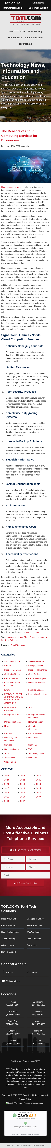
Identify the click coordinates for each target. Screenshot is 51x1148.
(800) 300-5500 (12, 3)
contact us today (33, 632)
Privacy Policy (25, 1099)
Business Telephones (37, 670)
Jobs (30, 707)
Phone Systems (8, 925)
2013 (22, 793)
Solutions (14, 640)
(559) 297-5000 (13, 1003)
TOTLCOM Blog (8, 939)
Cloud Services (11, 678)
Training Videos (13, 981)
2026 (6, 775)
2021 (38, 780)
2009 (38, 797)
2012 (38, 793)
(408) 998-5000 (13, 1013)
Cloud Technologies (19, 645)
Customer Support (38, 8)
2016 (22, 788)
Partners (8, 733)
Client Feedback (34, 939)
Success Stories (11, 749)
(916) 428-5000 (38, 1003)
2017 (6, 788)
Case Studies (34, 674)
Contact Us (38, 3)
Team (6, 753)
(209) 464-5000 (13, 1032)
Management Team (12, 722)
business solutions (14, 637)
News (6, 726)
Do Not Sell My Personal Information (34, 1145)
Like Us (9, 973)
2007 (22, 801)
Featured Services (36, 690)
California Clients (12, 674)
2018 (38, 784)
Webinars (32, 758)
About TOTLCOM (12, 661)
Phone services (35, 733)
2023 (6, 780)
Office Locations (8, 945)
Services (5, 640)
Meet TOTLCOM (17, 31)
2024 (38, 775)
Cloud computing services (12, 187)
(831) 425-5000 (13, 1022)
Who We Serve (33, 932)
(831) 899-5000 (38, 1032)
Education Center (34, 37)
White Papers (10, 762)
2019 (22, 784)
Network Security (35, 722)
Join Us (34, 973)
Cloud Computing (31, 637)
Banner (7, 666)
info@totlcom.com (13, 8)
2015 (38, 788)
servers (43, 637)
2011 (6, 797)
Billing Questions (35, 666)
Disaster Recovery (36, 683)
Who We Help (15, 37)
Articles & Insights (36, 661)
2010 (22, 797)
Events (7, 690)
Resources (33, 738)
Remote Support (8, 952)
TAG (30, 749)
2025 (22, 775)
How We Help (35, 31)
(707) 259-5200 (38, 1041)
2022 (22, 780)
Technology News (36, 753)
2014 (6, 793)
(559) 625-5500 (13, 1041)
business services (12, 670)
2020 (6, 784)
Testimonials (25, 44)
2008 (6, 801)
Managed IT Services (13, 715)
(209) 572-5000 (38, 1022)
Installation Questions (37, 694)
